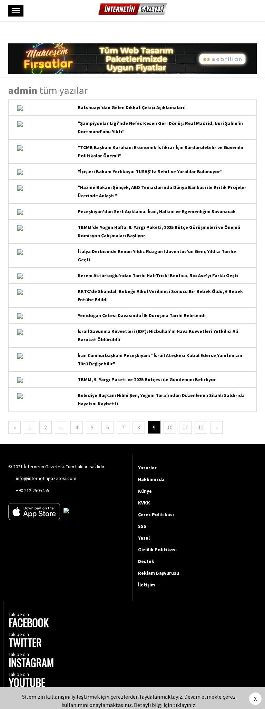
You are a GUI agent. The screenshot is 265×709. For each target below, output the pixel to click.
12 (201, 427)
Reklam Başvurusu (158, 573)
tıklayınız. (184, 704)
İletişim (146, 585)
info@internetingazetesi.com (46, 478)
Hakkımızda (151, 479)
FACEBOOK (29, 623)
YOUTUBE (27, 683)
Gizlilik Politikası (157, 549)
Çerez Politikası (156, 514)
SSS (142, 526)
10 (170, 427)
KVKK (144, 503)
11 (185, 427)
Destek (146, 561)
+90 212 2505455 (32, 490)
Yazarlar (147, 468)
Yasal (144, 538)
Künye (145, 491)
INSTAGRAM (31, 663)
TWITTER (25, 643)
